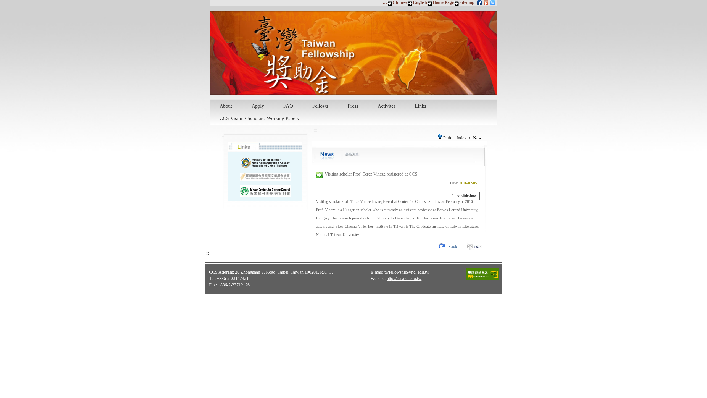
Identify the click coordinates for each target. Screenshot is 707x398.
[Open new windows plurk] (486, 2)
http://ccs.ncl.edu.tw (404, 278)
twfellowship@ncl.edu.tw (406, 272)
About (226, 106)
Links (420, 106)
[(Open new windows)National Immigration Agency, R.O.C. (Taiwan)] (265, 162)
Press (353, 106)
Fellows (320, 106)
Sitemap (466, 2)
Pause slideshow (464, 196)
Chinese (399, 2)
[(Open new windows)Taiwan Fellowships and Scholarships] (265, 177)
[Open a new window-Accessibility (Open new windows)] (482, 279)
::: (385, 2)
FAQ (288, 106)
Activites (386, 106)
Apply (258, 106)
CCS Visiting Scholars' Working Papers (259, 118)
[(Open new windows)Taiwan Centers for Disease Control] (265, 191)
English (420, 2)
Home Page (443, 2)
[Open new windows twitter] (493, 2)
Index (461, 137)
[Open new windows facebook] (479, 2)
